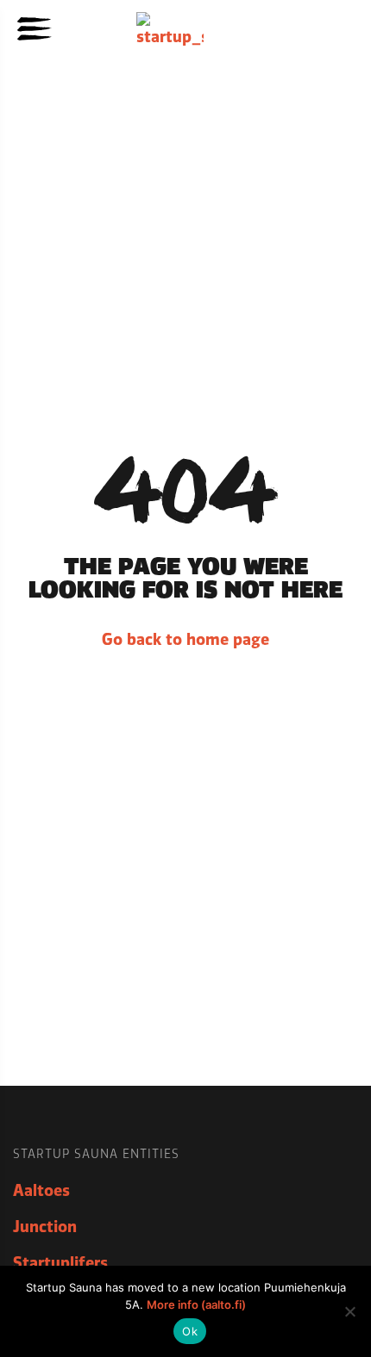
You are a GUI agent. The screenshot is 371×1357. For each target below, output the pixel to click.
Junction (45, 1227)
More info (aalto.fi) (196, 1304)
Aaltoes (41, 1191)
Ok (190, 1331)
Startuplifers (60, 1263)
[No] (349, 1311)
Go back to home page (185, 640)
